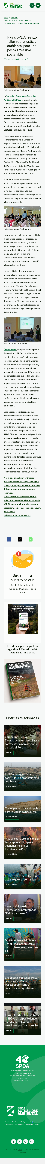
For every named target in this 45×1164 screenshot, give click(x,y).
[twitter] (19, 1141)
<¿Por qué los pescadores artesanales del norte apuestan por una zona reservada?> (22, 489)
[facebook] (13, 1141)
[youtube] (31, 1141)
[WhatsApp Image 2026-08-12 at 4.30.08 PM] (22, 660)
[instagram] (25, 1141)
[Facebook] (9, 539)
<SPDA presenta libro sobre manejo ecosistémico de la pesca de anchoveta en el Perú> (22, 508)
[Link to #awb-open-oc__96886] (32, 5)
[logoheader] (13, 3)
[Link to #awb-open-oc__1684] (38, 5)
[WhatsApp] (30, 539)
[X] (19, 539)
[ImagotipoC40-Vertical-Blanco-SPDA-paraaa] (22, 1056)
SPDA (20, 1150)
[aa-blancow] (22, 1107)
